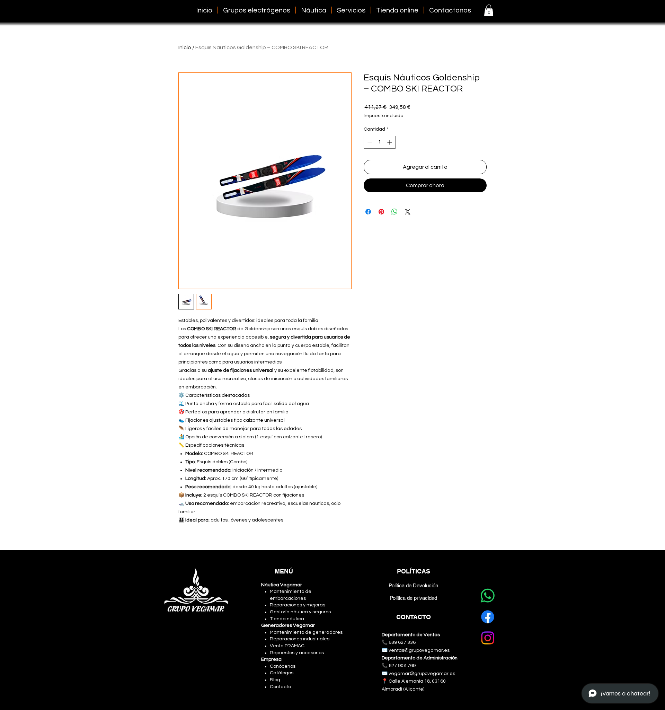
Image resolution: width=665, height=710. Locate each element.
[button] (351, 10)
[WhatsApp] (487, 595)
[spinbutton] (379, 142)
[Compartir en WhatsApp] (394, 212)
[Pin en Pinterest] (381, 212)
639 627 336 (402, 642)
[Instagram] (487, 638)
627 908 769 (402, 665)
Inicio (184, 47)
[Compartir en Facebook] (368, 212)
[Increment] (390, 142)
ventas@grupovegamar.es (419, 650)
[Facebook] (487, 616)
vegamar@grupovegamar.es (422, 673)
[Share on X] (408, 212)
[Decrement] (369, 142)
